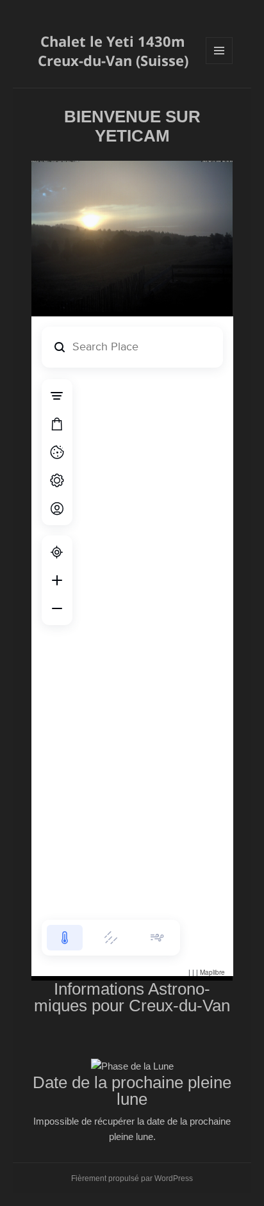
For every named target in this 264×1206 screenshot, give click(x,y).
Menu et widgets (219, 63)
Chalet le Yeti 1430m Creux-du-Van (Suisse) (113, 50)
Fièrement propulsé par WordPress (132, 1178)
